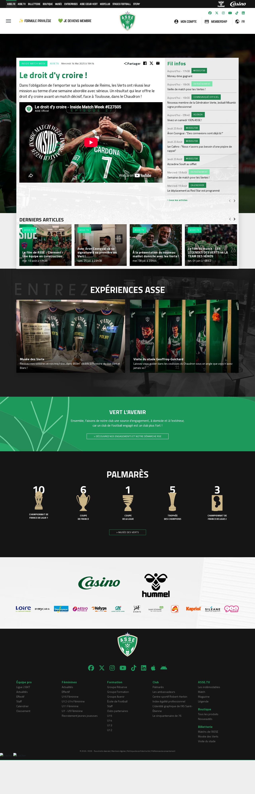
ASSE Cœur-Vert (89, 4)
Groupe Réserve (117, 687)
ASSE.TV (22, 4)
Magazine (204, 696)
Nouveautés (205, 719)
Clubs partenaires (117, 711)
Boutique (48, 4)
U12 (109, 730)
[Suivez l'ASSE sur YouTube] (230, 13)
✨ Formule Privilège (35, 20)
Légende (203, 701)
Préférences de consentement (163, 751)
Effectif (20, 696)
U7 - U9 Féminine (72, 711)
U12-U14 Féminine (73, 701)
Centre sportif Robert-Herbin (170, 696)
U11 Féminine (70, 706)
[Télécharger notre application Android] (163, 668)
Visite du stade (207, 741)
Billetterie (34, 4)
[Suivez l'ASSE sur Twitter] (217, 13)
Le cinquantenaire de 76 (167, 716)
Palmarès (158, 687)
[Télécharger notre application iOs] (153, 668)
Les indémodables (209, 687)
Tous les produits (208, 714)
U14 (109, 720)
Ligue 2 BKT (23, 687)
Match (201, 692)
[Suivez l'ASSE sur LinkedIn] (243, 13)
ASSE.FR (11, 4)
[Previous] (230, 200)
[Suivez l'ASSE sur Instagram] (223, 13)
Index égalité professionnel (169, 701)
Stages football (122, 4)
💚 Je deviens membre (74, 20)
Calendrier (22, 706)
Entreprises (70, 4)
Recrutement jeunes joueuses (80, 716)
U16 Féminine (70, 696)
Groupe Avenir (116, 696)
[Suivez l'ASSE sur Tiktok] (237, 13)
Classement (23, 711)
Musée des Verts (208, 736)
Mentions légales (118, 751)
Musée (58, 4)
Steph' (136, 4)
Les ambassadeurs (164, 692)
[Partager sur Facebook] (145, 63)
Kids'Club (105, 4)
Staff (19, 701)
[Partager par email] (158, 63)
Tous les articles (177, 200)
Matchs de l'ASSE (208, 731)
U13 (109, 725)
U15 (109, 716)
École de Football (117, 701)
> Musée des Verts (127, 532)
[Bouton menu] (8, 21)
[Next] (234, 200)
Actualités (22, 692)
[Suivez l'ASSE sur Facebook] (210, 13)
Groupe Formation (118, 692)
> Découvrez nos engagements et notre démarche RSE (127, 436)
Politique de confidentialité (138, 751)
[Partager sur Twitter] (151, 63)
